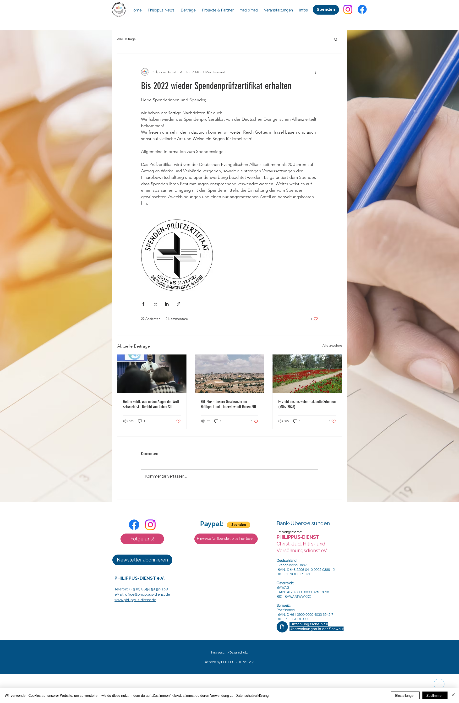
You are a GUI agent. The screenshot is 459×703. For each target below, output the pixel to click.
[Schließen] (453, 695)
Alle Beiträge (126, 39)
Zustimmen (434, 695)
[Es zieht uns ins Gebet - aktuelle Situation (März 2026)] (307, 373)
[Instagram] (348, 9)
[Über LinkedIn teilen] (166, 304)
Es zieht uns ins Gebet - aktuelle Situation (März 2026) (307, 404)
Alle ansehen (332, 345)
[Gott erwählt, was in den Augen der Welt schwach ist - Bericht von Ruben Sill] (151, 373)
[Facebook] (362, 9)
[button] (335, 39)
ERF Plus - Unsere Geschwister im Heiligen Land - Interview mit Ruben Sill (228, 404)
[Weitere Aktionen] (315, 72)
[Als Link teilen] (178, 304)
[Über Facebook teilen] (143, 304)
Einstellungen (405, 695)
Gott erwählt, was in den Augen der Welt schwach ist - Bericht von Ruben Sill (151, 404)
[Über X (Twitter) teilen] (155, 304)
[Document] (282, 626)
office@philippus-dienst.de (147, 594)
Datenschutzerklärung (252, 695)
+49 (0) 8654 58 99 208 (148, 589)
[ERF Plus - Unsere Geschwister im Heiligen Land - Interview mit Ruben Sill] (229, 373)
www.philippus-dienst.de (135, 600)
